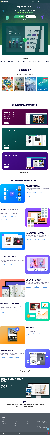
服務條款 (15, 423)
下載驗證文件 (28, 421)
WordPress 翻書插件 (23, 406)
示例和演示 (4, 425)
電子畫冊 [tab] (19, 74)
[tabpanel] (25, 85)
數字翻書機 (42, 404)
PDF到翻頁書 (21, 404)
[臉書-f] (47, 433)
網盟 (15, 425)
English (33, 1)
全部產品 (3, 419)
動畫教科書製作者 (31, 406)
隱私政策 (15, 421)
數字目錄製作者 (15, 404)
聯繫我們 (27, 423)
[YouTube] (48, 433)
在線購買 (3, 421)
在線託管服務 (4, 423)
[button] (38, 1)
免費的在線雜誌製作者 (28, 404)
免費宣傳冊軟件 (8, 404)
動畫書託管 (9, 354)
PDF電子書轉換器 (36, 404)
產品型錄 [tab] (31, 74)
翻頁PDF (17, 406)
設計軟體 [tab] (25, 74)
